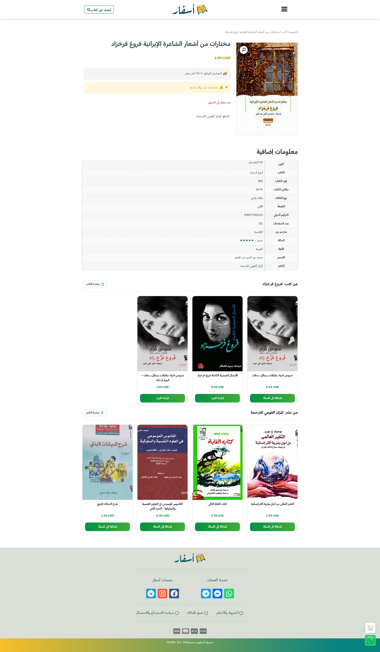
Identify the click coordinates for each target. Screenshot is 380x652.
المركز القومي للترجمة (209, 116)
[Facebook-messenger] (218, 594)
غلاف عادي (257, 198)
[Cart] (370, 627)
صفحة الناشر (92, 413)
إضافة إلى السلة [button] (272, 398)
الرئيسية (293, 32)
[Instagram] (163, 594)
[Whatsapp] (229, 594)
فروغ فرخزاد (256, 172)
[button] (244, 50)
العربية (259, 249)
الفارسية (258, 232)
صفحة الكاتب (93, 284)
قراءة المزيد (217, 398)
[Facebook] (174, 594)
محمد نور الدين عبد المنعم (249, 257)
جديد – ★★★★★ (251, 240)
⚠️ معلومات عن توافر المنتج (206, 87)
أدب (284, 32)
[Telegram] (206, 594)
